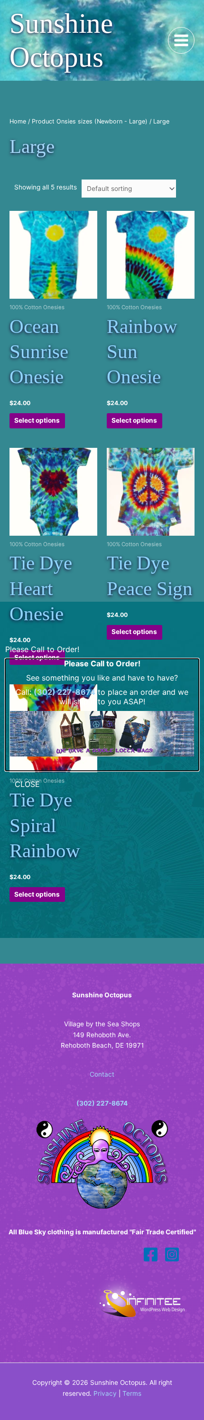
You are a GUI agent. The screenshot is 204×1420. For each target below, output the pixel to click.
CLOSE (27, 784)
